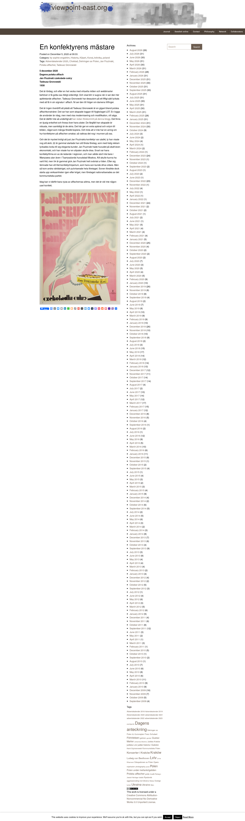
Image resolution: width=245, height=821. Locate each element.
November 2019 (138, 290)
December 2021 (138, 203)
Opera (156, 762)
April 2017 (135, 399)
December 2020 (138, 242)
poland (106, 57)
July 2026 (134, 53)
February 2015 (137, 490)
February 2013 (137, 570)
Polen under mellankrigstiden (141, 770)
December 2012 (138, 577)
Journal (166, 31)
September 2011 (138, 628)
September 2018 (138, 337)
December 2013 (138, 537)
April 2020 (135, 272)
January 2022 (136, 199)
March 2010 (135, 679)
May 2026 (135, 61)
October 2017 (136, 377)
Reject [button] (177, 817)
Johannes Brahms (140, 741)
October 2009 (136, 697)
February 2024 (137, 151)
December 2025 (138, 79)
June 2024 (135, 137)
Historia (75, 57)
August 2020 (136, 257)
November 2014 (138, 501)
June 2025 (135, 101)
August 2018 (136, 341)
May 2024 (135, 141)
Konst (90, 57)
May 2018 (135, 352)
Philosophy (209, 31)
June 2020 (135, 264)
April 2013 (135, 563)
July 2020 (134, 261)
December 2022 (138, 181)
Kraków (155, 752)
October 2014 (136, 504)
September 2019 (138, 297)
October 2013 (136, 544)
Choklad (73, 61)
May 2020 (135, 268)
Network (222, 31)
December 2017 (138, 370)
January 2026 (136, 75)
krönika (98, 57)
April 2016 (135, 443)
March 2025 (135, 112)
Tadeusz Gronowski (66, 65)
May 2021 (135, 224)
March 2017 (135, 402)
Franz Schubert (151, 734)
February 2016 (137, 450)
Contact (196, 31)
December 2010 (138, 650)
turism (129, 785)
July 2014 (134, 512)
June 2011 (135, 632)
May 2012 (135, 599)
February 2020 (137, 279)
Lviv (153, 757)
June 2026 (135, 57)
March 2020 (135, 275)
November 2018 (138, 330)
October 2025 (136, 86)
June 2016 (135, 435)
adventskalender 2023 (153, 718)
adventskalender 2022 (135, 718)
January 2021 (136, 239)
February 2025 (137, 115)
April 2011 (135, 639)
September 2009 (138, 701)
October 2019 (136, 293)
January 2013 (136, 573)
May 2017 (135, 395)
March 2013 (135, 566)
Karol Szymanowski (134, 748)
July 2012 (134, 592)
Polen (154, 766)
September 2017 (138, 381)
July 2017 (134, 388)
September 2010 (138, 657)
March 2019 (135, 315)
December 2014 (138, 497)
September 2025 (138, 90)
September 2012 (138, 588)
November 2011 (138, 621)
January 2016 (136, 453)
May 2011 (135, 635)
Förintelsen (133, 737)
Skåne (151, 781)
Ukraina (136, 784)
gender (149, 738)
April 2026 (135, 64)
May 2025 (135, 104)
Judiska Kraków (153, 741)
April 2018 (135, 355)
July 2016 (134, 432)
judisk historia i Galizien (148, 744)
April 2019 (135, 312)
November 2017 (138, 373)
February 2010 (137, 683)
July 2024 (134, 133)
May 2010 (135, 672)
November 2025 (138, 82)
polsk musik (150, 774)
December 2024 (138, 122)
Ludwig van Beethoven (138, 758)
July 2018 (134, 344)
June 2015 (135, 475)
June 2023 (135, 177)
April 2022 (135, 195)
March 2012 (135, 606)
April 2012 (135, 603)
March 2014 (135, 526)
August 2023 (136, 170)
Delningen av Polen (89, 61)
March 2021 (135, 231)
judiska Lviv (132, 744)
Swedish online (181, 31)
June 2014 (135, 515)
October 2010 (136, 653)
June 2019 (135, 304)
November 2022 (138, 184)
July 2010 (134, 664)
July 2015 (134, 472)
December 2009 (138, 690)
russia (141, 777)
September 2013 (138, 548)
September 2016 (138, 424)
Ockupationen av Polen (143, 762)
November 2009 (138, 694)
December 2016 (138, 413)
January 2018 (136, 366)
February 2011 (137, 646)
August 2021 (136, 213)
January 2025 (136, 119)
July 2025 (134, 97)
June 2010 (135, 668)
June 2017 (135, 392)
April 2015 (135, 482)
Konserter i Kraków (138, 752)
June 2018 (135, 348)
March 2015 (135, 486)
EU (133, 734)
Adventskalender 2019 (154, 711)
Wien (152, 785)
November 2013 (138, 541)
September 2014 (138, 508)
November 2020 (138, 246)
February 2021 (137, 235)
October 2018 (136, 333)
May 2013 (135, 559)
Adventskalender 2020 (57, 61)
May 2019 (135, 308)
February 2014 (137, 530)
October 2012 (136, 584)
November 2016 (138, 417)
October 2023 (136, 162)
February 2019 (137, 319)
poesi (147, 767)
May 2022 (135, 192)
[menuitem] (166, 31)
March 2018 (135, 359)
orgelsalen (131, 766)
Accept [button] (168, 817)
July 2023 (134, 173)
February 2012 (137, 610)
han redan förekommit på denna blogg (91, 119)
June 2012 (135, 595)
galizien (143, 738)
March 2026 (135, 68)
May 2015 (135, 479)
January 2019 (136, 322)
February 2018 (137, 363)
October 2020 (136, 250)
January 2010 (136, 686)
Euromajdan (139, 734)
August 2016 (136, 428)
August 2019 (136, 301)
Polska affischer (47, 65)
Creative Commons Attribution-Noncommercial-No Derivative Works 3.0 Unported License (142, 799)
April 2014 (135, 523)
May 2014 (135, 519)
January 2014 (136, 533)
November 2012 (138, 581)
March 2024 (135, 148)
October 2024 (136, 130)
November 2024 (138, 126)
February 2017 (137, 406)
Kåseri (83, 57)
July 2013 (134, 552)
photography (140, 766)
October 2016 (136, 421)
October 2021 (136, 210)
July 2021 (134, 217)
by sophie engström (60, 57)
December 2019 (138, 286)
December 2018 (138, 326)
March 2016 (135, 446)
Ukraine (146, 784)
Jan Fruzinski (106, 61)
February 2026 (137, 71)
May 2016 (135, 439)
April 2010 (135, 675)
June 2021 (135, 221)
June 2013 (135, 555)
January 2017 (136, 410)
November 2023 (138, 159)
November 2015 (138, 461)
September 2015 (138, 468)
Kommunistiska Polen (151, 748)
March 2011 (135, 643)
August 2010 (136, 661)
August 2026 (136, 50)
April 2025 (135, 108)
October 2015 (136, 464)
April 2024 (135, 144)
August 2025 (136, 93)
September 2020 (138, 253)
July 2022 (134, 188)
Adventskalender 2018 (136, 711)
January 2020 (136, 283)
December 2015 (138, 457)
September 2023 (138, 166)
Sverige (158, 780)
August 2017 (136, 384)
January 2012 (136, 614)
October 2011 (136, 624)
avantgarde (130, 724)
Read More (188, 817)
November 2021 (138, 206)
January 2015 (136, 493)
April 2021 (135, 228)
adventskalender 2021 (154, 714)
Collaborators (237, 31)
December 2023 (138, 155)
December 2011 (138, 617)
